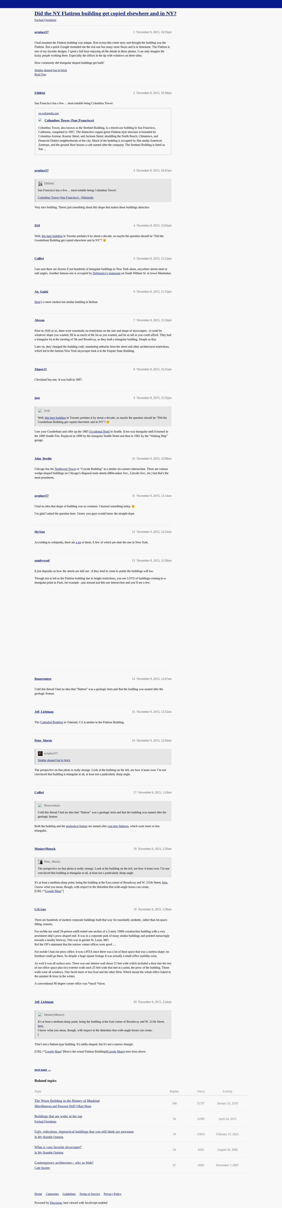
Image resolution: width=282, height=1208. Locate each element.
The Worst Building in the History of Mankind (67, 1101)
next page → (43, 1069)
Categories (52, 1194)
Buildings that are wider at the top (58, 1116)
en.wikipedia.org (48, 113)
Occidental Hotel (99, 431)
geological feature (76, 826)
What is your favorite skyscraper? (58, 1147)
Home (38, 1194)
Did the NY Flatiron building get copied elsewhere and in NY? (105, 13)
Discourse (56, 1202)
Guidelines (69, 1194)
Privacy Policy (112, 1194)
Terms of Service (89, 1194)
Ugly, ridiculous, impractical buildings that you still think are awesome (84, 1131)
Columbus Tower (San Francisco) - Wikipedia (65, 197)
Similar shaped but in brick (51, 70)
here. (165, 882)
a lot (78, 542)
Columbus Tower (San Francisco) (69, 120)
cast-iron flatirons (118, 826)
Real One (40, 74)
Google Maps (53, 891)
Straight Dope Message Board (20, 4)
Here (37, 302)
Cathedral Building (51, 722)
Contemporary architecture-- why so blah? (64, 1162)
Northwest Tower (65, 469)
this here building (52, 236)
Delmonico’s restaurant (106, 273)
